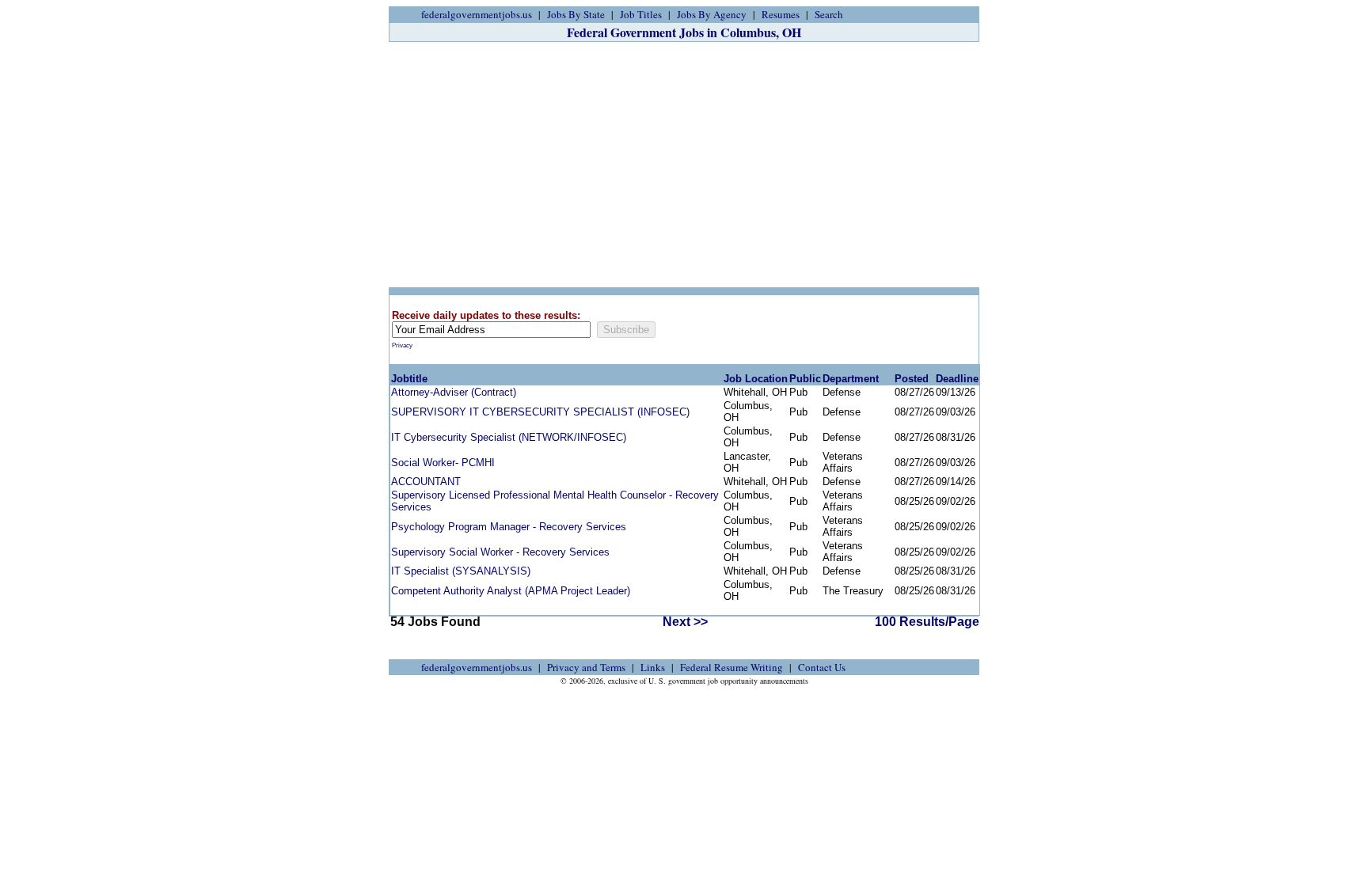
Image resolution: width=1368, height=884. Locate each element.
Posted (912, 379)
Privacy (402, 345)
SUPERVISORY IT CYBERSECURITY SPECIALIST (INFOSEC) (540, 412)
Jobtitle (409, 379)
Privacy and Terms (586, 667)
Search (829, 14)
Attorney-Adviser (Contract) (453, 392)
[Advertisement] (684, 164)
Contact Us (822, 667)
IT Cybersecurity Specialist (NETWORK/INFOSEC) (508, 437)
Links (652, 667)
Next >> (685, 621)
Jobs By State (576, 14)
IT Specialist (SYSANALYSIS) (460, 571)
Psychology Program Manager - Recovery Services (508, 527)
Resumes (781, 14)
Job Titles (641, 14)
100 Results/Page (927, 621)
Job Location (756, 379)
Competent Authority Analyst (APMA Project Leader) (510, 591)
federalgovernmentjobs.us (476, 14)
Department (851, 379)
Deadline (957, 379)
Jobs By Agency (712, 14)
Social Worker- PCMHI (443, 463)
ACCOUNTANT (426, 482)
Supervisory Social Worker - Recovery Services (500, 552)
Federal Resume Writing (731, 667)
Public (805, 379)
